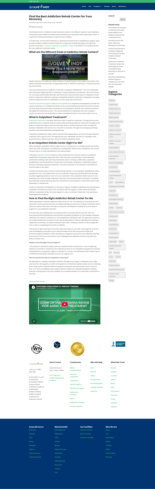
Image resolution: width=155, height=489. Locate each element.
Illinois (31, 442)
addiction (112, 100)
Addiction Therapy (114, 126)
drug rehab (112, 191)
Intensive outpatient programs (40, 104)
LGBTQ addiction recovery (116, 212)
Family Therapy (113, 203)
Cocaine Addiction (114, 171)
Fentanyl (114, 403)
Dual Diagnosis (113, 195)
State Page (112, 261)
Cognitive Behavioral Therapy (115, 177)
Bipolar (57, 445)
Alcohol (113, 368)
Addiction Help (113, 104)
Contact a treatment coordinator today (58, 46)
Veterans (93, 391)
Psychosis (58, 465)
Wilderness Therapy (77, 402)
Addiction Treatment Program (115, 142)
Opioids (121, 241)
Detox (111, 182)
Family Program (75, 384)
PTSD (56, 438)
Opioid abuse (113, 220)
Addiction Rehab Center (116, 121)
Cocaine (114, 376)
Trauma (57, 469)
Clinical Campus (86, 430)
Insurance (119, 207)
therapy (111, 280)
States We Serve (35, 457)
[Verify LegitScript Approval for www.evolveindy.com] (57, 348)
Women (93, 372)
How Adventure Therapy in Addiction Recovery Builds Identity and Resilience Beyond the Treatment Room (117, 32)
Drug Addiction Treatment (116, 186)
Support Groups (60, 449)
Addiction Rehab (113, 117)
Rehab (111, 257)
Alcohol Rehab (113, 167)
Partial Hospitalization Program (115, 247)
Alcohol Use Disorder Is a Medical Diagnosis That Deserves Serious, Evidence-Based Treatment (116, 53)
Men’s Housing (85, 434)
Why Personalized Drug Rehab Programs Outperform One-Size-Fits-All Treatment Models (116, 82)
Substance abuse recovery (116, 269)
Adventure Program (77, 388)
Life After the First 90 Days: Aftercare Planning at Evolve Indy (116, 43)
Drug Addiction (120, 182)
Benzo (113, 383)
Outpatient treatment (37, 120)
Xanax (113, 399)
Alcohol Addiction (114, 147)
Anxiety (57, 442)
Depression (59, 434)
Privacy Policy (110, 453)
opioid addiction (113, 224)
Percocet (114, 395)
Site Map (109, 457)
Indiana (111, 207)
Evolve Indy (34, 22)
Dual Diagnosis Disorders (116, 199)
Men (91, 368)
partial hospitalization (63, 104)
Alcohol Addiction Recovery (116, 152)
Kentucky (32, 430)
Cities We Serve (34, 453)
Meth (112, 387)
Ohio (30, 438)
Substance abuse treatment (114, 275)
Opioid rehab (112, 241)
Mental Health (61, 427)
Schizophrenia (60, 461)
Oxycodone (115, 391)
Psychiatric (59, 453)
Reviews (107, 6)
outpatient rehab (43, 155)
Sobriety (118, 257)
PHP (110, 252)
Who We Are (111, 427)
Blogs (108, 449)
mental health (113, 216)
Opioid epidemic (113, 233)
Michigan (32, 445)
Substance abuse (114, 265)
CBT (56, 473)
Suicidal (57, 457)
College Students (96, 387)
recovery (116, 252)
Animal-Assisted (76, 406)
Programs (97, 6)
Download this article (36, 282)
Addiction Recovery (114, 109)
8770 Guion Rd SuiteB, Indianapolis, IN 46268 (57, 377)
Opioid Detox (112, 229)
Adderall (114, 407)
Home (84, 6)
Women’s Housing (86, 438)
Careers (108, 445)
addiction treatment (115, 130)
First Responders (96, 383)
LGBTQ (92, 376)
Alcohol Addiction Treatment (114, 157)
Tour (89, 6)
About (114, 6)
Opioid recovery (113, 237)
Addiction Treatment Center (115, 136)
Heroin (113, 380)
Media (108, 442)
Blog (49, 22)
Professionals (95, 380)
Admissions (122, 6)
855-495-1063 (34, 1)
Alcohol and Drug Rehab (115, 163)
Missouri (32, 434)
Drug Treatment (56, 22)
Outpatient (74, 381)
